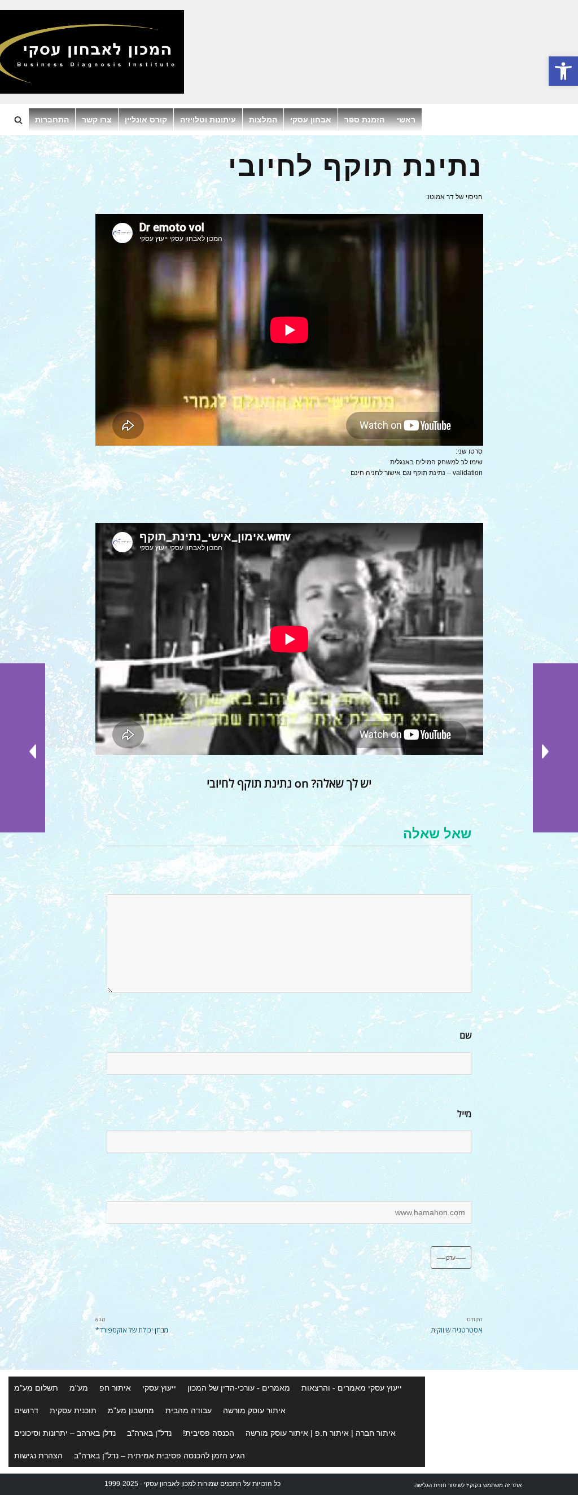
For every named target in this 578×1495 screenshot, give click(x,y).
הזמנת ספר (364, 119)
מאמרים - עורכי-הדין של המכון (238, 1387)
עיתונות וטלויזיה (208, 119)
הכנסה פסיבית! (208, 1432)
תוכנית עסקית (73, 1410)
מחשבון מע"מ (131, 1410)
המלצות (263, 119)
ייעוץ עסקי (159, 1387)
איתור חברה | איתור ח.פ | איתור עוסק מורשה (321, 1432)
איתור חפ (115, 1387)
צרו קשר (97, 119)
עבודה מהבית (188, 1410)
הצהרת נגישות (38, 1455)
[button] (563, 71)
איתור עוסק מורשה (254, 1410)
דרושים (26, 1410)
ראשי (406, 119)
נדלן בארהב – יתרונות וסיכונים (65, 1432)
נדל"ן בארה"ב (149, 1432)
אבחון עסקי (310, 119)
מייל (464, 1114)
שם (465, 1035)
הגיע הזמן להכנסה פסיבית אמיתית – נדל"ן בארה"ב (159, 1455)
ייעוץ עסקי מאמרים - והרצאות (351, 1387)
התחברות (52, 119)
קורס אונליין (146, 119)
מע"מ (78, 1387)
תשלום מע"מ (36, 1387)
